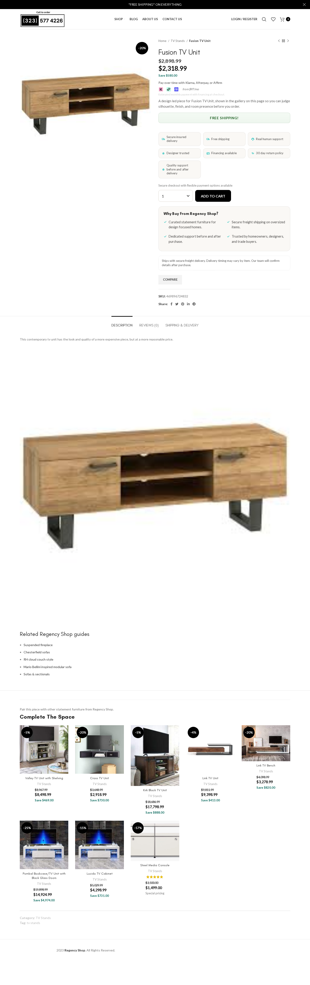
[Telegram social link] (194, 304)
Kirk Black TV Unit (155, 790)
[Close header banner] (304, 4)
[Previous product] (279, 41)
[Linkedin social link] (188, 304)
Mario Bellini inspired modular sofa (47, 667)
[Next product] (288, 41)
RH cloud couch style (38, 659)
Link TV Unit (210, 778)
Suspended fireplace (38, 645)
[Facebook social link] (171, 304)
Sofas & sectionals (37, 674)
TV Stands (178, 41)
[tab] (122, 323)
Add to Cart (213, 196)
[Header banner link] (148, 4)
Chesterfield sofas (37, 652)
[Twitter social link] (177, 304)
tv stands (33, 923)
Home (162, 41)
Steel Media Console (155, 865)
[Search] (264, 19)
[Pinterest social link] (183, 304)
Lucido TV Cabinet (100, 874)
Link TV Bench (265, 765)
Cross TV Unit (99, 778)
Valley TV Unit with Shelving (44, 778)
